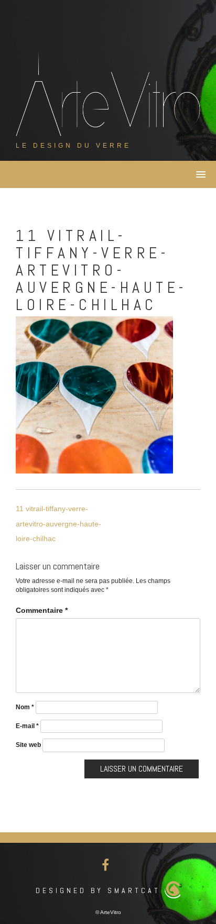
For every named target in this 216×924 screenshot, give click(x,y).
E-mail (27, 726)
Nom (25, 707)
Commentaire (42, 610)
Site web (28, 745)
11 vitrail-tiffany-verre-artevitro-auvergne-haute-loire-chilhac (58, 523)
